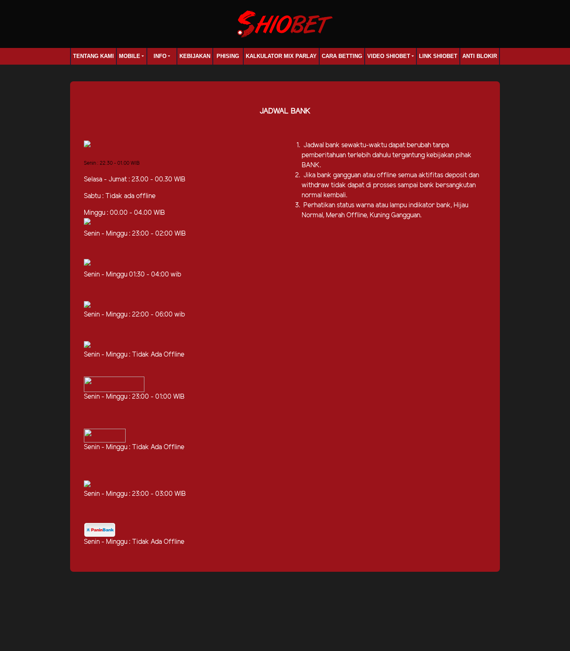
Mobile (129, 56)
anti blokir (479, 56)
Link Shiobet (438, 56)
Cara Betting (342, 56)
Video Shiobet (388, 56)
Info (160, 56)
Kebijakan (194, 56)
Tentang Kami (93, 56)
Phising (228, 56)
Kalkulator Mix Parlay (281, 56)
